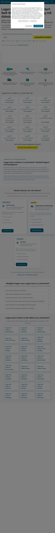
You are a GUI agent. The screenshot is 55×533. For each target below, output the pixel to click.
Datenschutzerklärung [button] (23, 20)
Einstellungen (33, 20)
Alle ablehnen (28, 26)
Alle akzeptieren (38, 26)
